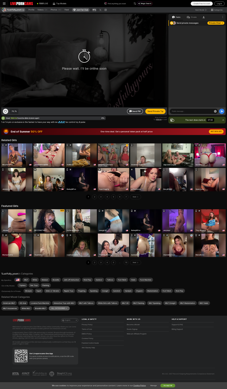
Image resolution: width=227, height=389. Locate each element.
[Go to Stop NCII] (64, 373)
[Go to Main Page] (21, 3)
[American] (17, 280)
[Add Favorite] (5, 111)
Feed (67, 10)
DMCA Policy (87, 334)
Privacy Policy (87, 325)
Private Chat (215, 23)
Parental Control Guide (90, 343)
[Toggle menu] (4, 3)
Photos (56, 10)
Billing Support (177, 329)
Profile (31, 10)
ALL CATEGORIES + (59, 308)
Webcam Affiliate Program (136, 334)
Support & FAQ (177, 325)
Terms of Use (87, 329)
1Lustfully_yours (10, 273)
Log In (219, 4)
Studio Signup (132, 329)
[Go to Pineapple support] (52, 373)
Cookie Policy (139, 386)
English (67, 320)
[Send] (221, 111)
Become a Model (133, 325)
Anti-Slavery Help (88, 348)
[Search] (135, 3)
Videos (42, 10)
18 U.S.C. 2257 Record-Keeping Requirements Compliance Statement (188, 374)
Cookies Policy (87, 338)
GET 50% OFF (216, 131)
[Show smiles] (215, 111)
